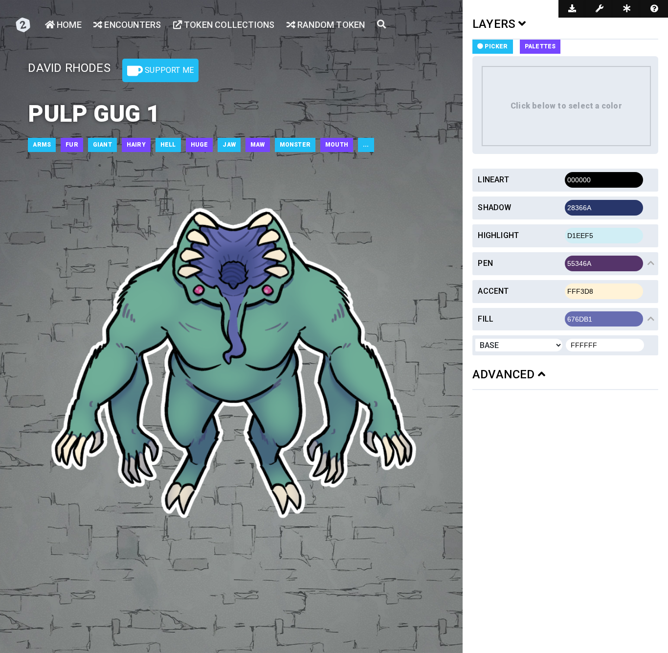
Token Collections (228, 25)
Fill (485, 319)
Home (68, 25)
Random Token (330, 25)
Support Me (168, 70)
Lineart (493, 179)
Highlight (498, 235)
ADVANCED (505, 374)
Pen (485, 263)
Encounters (131, 25)
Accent (493, 291)
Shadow (494, 207)
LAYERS (495, 24)
